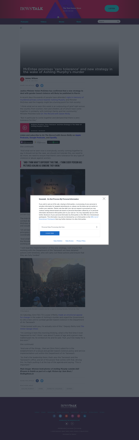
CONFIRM (50, 233)
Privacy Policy (81, 241)
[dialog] (69, 220)
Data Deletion (58, 241)
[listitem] (69, 227)
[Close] (105, 199)
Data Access (69, 241)
